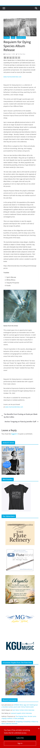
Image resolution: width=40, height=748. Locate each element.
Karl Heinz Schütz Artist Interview (23, 710)
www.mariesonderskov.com (12, 77)
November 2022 (21, 37)
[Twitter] (8, 57)
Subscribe (20, 738)
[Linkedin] (10, 57)
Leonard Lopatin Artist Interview (21, 713)
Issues (13, 37)
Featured (6, 37)
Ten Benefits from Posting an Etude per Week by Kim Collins (20, 415)
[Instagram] (13, 57)
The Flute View (21, 54)
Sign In (20, 743)
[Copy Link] (16, 57)
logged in (14, 434)
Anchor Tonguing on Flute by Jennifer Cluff (20, 422)
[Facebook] (5, 57)
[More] (19, 57)
